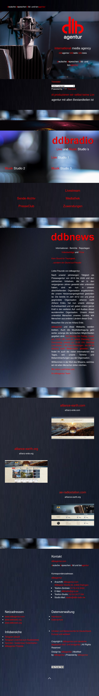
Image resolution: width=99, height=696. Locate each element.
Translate (72, 88)
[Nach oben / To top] (49, 678)
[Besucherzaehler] (57, 667)
